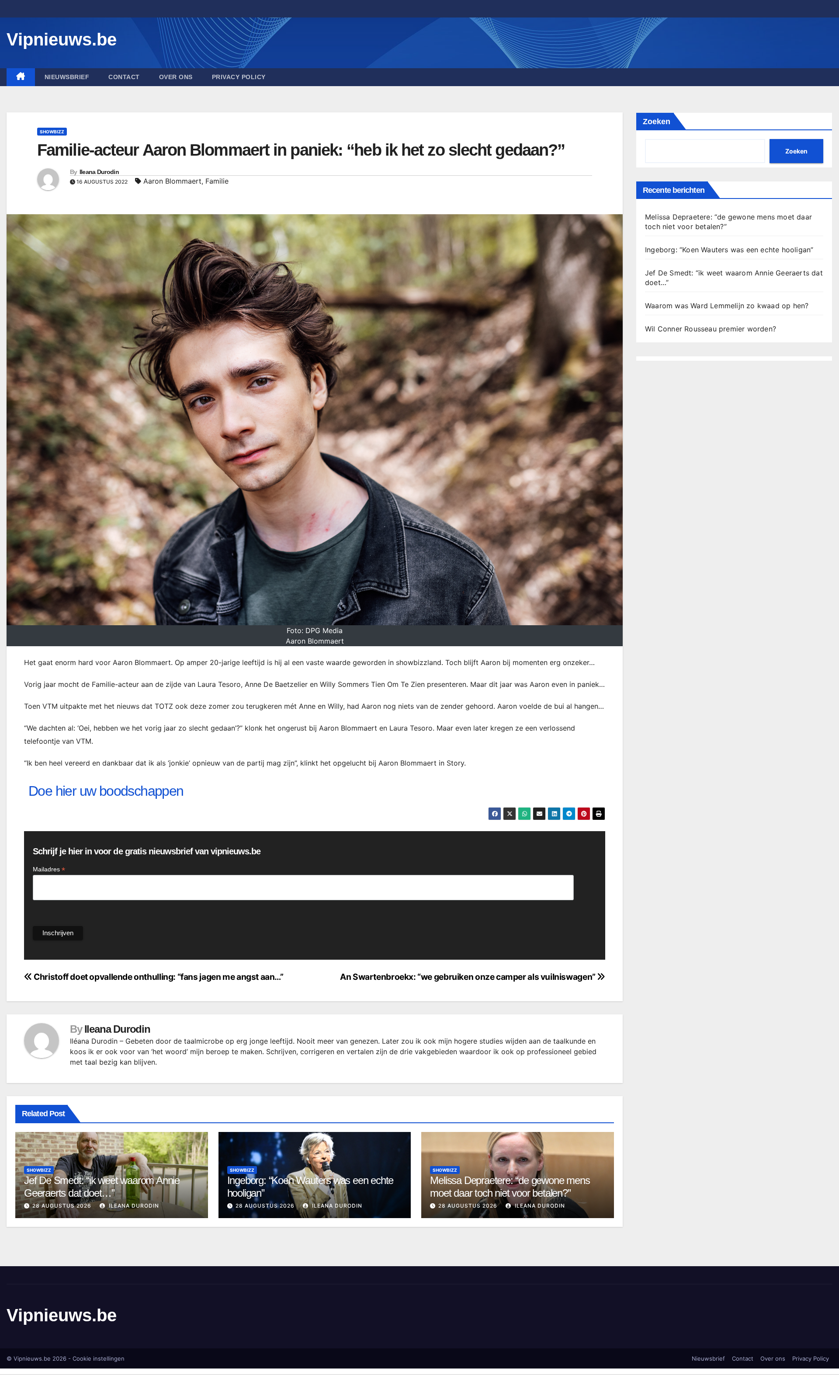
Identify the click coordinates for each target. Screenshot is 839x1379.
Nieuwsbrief (67, 76)
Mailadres (49, 869)
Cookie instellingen (99, 1358)
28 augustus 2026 (61, 1205)
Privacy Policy (239, 76)
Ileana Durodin (99, 171)
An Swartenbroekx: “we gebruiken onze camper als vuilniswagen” (468, 977)
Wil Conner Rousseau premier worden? (710, 328)
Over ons (176, 76)
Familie (217, 181)
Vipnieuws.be (62, 39)
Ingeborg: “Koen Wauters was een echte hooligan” (729, 249)
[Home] (21, 77)
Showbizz (52, 131)
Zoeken (656, 121)
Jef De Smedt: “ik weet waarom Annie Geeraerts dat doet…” (102, 1186)
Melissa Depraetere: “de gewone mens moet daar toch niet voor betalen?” (509, 1186)
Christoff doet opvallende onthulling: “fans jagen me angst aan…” (158, 977)
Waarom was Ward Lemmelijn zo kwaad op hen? (726, 305)
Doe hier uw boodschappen (106, 791)
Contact (124, 76)
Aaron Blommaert (172, 181)
